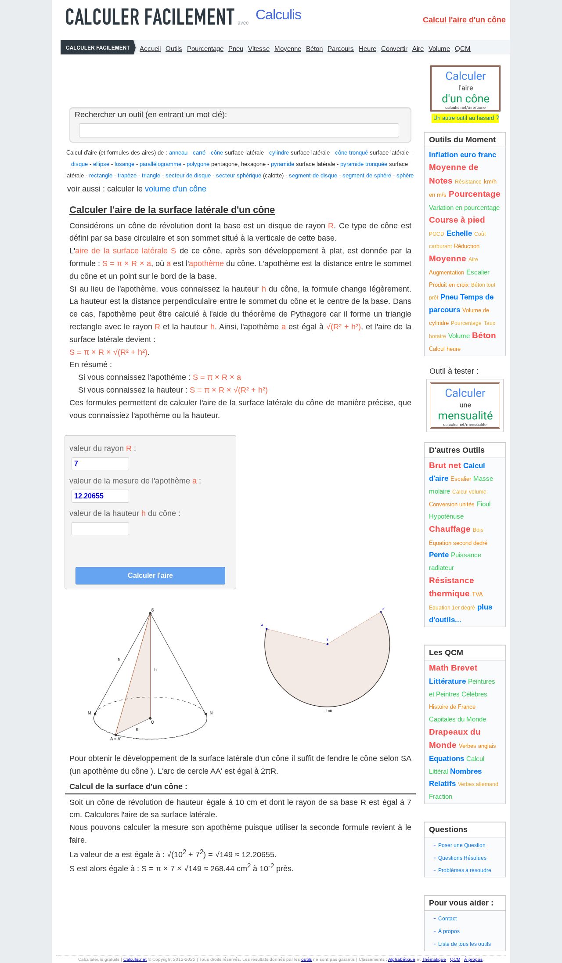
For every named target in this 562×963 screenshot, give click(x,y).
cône (217, 152)
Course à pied (457, 219)
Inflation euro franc (462, 155)
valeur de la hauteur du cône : (124, 513)
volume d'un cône (175, 188)
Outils (174, 48)
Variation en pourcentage (464, 207)
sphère (405, 175)
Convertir (394, 48)
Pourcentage (205, 48)
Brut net (445, 465)
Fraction (440, 796)
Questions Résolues (462, 858)
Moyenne (287, 48)
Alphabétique (401, 959)
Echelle (459, 233)
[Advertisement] (238, 78)
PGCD (436, 234)
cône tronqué (351, 152)
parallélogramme (160, 164)
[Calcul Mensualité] (465, 405)
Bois (478, 530)
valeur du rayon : (102, 448)
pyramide (282, 164)
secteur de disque (188, 175)
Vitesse (259, 48)
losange (124, 164)
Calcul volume (469, 492)
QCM (463, 48)
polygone (198, 164)
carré (199, 152)
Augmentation (446, 272)
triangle (151, 175)
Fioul (483, 504)
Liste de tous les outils (464, 944)
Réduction (466, 246)
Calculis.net (135, 959)
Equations (446, 758)
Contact (447, 919)
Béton (314, 48)
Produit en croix (449, 284)
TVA (477, 594)
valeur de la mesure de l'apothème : (135, 480)
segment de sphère (366, 175)
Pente (439, 555)
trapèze (127, 175)
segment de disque (313, 175)
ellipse (101, 164)
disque (79, 164)
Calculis (278, 14)
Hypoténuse (446, 516)
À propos (449, 931)
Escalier (478, 272)
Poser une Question (462, 845)
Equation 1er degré (452, 608)
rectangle (100, 175)
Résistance (468, 182)
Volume (439, 48)
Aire (418, 48)
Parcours (341, 48)
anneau (178, 152)
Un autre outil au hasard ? (465, 118)
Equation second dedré (458, 543)
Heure (367, 48)
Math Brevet (453, 667)
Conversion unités (452, 504)
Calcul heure (445, 349)
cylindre (279, 152)
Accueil (150, 48)
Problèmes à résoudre (464, 870)
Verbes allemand (478, 784)
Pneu (235, 48)
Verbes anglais (477, 746)
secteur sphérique (238, 175)
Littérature (447, 681)
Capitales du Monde (457, 719)
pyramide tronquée (363, 164)
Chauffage (450, 529)
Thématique (434, 959)
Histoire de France (452, 706)
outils (306, 959)
